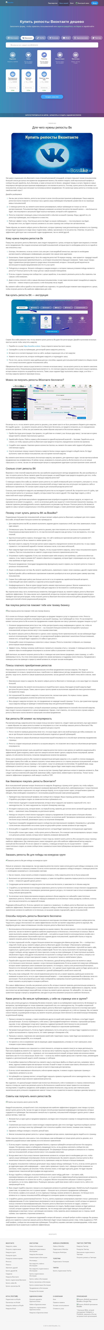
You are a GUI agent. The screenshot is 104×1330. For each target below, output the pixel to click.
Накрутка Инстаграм (36, 1254)
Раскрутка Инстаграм (36, 1291)
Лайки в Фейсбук (58, 1246)
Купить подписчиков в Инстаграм (36, 1275)
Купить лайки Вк (11, 1283)
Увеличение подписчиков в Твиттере (86, 1253)
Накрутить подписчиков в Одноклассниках (37, 1308)
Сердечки (9, 1274)
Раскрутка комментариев (14, 1258)
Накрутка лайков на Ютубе (15, 1305)
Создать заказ (52, 97)
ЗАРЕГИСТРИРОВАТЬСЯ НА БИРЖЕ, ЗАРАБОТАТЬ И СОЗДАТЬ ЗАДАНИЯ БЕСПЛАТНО (53, 115)
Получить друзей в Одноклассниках (35, 1300)
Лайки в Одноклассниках (37, 1304)
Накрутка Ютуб (11, 1308)
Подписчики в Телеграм (61, 1261)
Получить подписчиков (13, 1249)
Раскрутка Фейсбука (59, 1252)
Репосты (8, 1261)
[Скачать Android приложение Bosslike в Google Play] (87, 1300)
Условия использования (61, 1305)
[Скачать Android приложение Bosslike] (87, 1305)
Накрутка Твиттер (82, 1246)
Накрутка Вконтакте (12, 1277)
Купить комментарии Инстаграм (40, 1285)
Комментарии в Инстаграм (38, 1257)
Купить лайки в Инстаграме (38, 1279)
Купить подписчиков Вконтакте (16, 1280)
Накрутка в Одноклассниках (38, 1313)
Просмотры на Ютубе (13, 1302)
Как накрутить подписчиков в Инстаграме (39, 1270)
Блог (72, 3)
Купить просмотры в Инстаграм (39, 1282)
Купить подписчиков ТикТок (62, 1271)
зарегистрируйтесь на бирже (69, 26)
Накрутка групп (11, 1252)
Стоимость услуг (58, 1308)
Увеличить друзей (12, 1268)
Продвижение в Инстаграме (38, 1288)
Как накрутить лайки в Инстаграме (36, 1264)
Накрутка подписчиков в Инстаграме (37, 1250)
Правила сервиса (59, 1302)
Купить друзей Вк (11, 1271)
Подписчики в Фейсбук (60, 1249)
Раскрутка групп (11, 1255)
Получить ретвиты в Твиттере (86, 1257)
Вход (94, 3)
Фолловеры (33, 1260)
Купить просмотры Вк (13, 1286)
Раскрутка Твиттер (83, 1249)
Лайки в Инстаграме (36, 1246)
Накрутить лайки (11, 1246)
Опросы (8, 1264)
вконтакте (53, 1234)
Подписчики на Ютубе (13, 1299)
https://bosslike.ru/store (32, 346)
